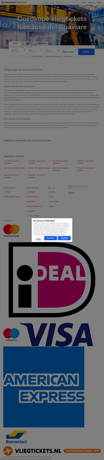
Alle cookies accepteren (64, 238)
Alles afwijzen (51, 238)
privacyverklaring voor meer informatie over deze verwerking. (50, 234)
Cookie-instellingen (38, 239)
